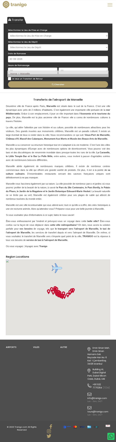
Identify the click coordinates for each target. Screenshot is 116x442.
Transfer (17, 20)
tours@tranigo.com (97, 411)
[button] (57, 268)
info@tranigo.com (97, 398)
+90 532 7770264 (97, 386)
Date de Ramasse (17, 53)
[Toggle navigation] (110, 6)
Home (13, 73)
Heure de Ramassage (18, 65)
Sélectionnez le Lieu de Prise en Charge (27, 30)
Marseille (25, 73)
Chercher (59, 84)
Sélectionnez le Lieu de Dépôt (23, 41)
